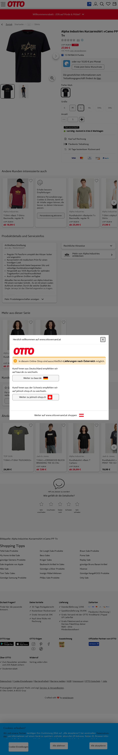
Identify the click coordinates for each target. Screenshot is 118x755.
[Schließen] (103, 339)
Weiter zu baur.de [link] (32, 378)
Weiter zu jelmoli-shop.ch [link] (32, 397)
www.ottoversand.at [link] (56, 415)
